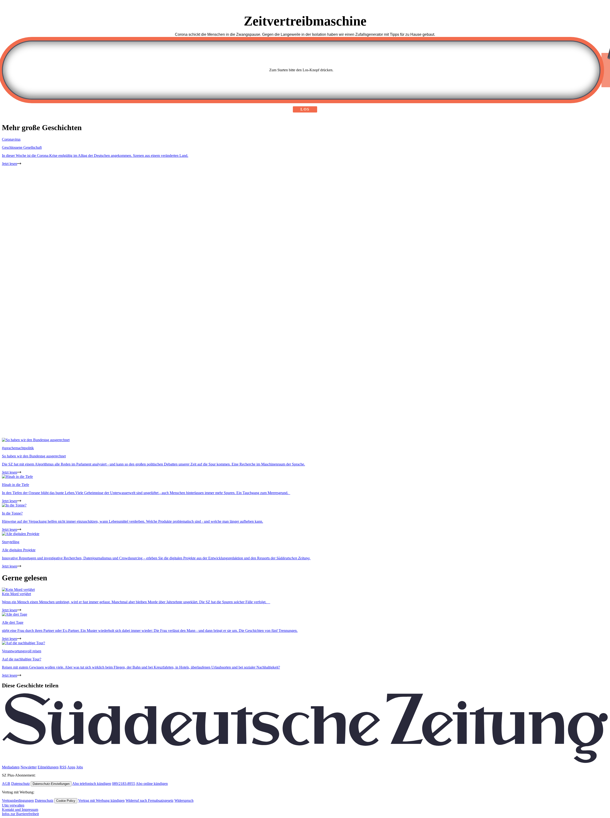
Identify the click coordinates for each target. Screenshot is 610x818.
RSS (63, 767)
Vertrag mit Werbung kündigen (101, 800)
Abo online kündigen (152, 784)
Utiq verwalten (13, 805)
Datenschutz (20, 784)
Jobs (79, 767)
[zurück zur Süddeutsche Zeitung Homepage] (305, 763)
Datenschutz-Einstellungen (51, 784)
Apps (71, 767)
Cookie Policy (65, 801)
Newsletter (28, 767)
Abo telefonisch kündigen (91, 784)
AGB (6, 784)
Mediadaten (11, 767)
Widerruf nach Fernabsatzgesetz (149, 800)
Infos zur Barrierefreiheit (20, 814)
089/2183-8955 (123, 784)
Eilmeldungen (48, 767)
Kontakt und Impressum (20, 810)
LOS (305, 109)
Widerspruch (183, 800)
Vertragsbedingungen (18, 800)
